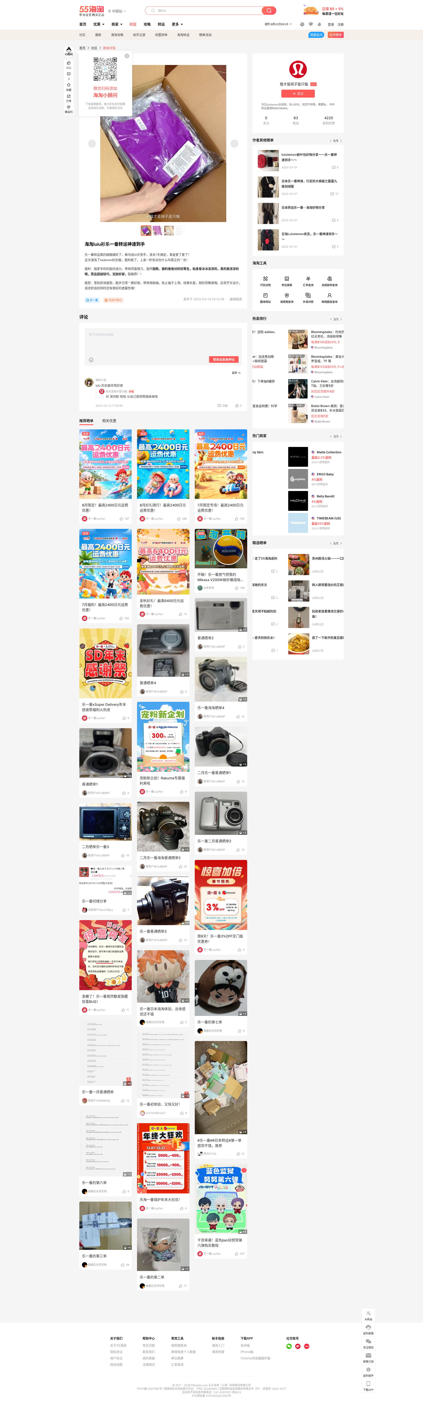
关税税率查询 (330, 285)
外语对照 (308, 302)
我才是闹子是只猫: (117, 391)
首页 (82, 48)
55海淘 (91, 11)
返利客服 (149, 1358)
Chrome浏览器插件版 (255, 1358)
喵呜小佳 (101, 380)
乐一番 (94, 300)
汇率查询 (308, 285)
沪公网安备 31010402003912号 (211, 1395)
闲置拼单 (161, 35)
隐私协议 (116, 1352)
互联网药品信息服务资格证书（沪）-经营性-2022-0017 (252, 1388)
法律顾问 (149, 1364)
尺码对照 (265, 285)
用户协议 (116, 1358)
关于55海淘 (118, 1345)
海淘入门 (218, 1345)
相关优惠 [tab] (109, 421)
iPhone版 (247, 1352)
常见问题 (149, 1345)
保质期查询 (286, 302)
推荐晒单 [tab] (86, 421)
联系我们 (149, 1352)
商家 (115, 24)
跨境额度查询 (330, 302)
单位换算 (287, 285)
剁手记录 (139, 35)
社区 (82, 35)
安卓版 (245, 1345)
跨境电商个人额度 (183, 1352)
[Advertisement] (298, 696)
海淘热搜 (218, 1352)
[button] (117, 11)
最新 (98, 35)
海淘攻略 (117, 35)
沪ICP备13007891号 (150, 1388)
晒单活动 (205, 35)
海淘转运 (183, 35)
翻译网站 (265, 302)
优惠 (96, 24)
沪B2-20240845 (207, 1388)
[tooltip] (105, 83)
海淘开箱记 (115, 300)
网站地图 (116, 1364)
